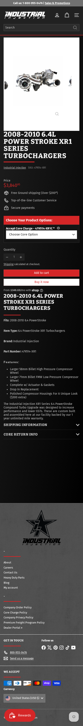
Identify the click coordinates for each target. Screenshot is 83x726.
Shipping (8, 264)
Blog (6, 582)
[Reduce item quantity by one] (7, 257)
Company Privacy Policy (18, 617)
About (7, 562)
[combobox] (41, 27)
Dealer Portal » (13, 627)
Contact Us (10, 572)
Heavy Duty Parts (14, 577)
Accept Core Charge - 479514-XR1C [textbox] (41, 228)
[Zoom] (57, 114)
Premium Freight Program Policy (24, 622)
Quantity (9, 249)
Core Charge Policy (15, 612)
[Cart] (67, 15)
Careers (8, 567)
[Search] (75, 27)
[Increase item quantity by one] (20, 257)
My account (11, 587)
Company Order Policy (17, 607)
